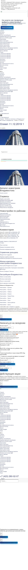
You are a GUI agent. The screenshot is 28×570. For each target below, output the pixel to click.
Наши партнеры (4, 245)
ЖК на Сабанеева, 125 (14, 232)
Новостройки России (5, 43)
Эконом (2, 271)
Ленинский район (4, 217)
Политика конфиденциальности (7, 249)
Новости (2, 33)
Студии (1, 52)
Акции (1, 69)
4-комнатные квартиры (5, 58)
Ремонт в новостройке (5, 281)
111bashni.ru (12, 306)
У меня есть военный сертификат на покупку (12, 356)
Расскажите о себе (4, 345)
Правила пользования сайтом (7, 247)
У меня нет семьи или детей (7, 358)
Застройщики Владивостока (11, 274)
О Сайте (2, 243)
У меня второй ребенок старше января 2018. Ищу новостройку (12, 353)
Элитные (12, 271)
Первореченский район (5, 214)
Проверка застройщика (5, 201)
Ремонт (1, 66)
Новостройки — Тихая (5, 300)
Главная (2, 30)
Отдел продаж (3, 68)
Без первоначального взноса (7, 63)
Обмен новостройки (4, 45)
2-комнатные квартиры (5, 55)
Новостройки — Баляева (6, 287)
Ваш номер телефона (5, 327)
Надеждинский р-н (4, 222)
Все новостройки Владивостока (7, 223)
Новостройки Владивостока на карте (8, 265)
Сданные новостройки (5, 267)
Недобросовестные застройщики (8, 36)
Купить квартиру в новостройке (7, 283)
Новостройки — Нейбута (6, 291)
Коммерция (2, 60)
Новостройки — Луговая (5, 289)
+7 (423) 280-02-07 (4, 113)
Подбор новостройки (5, 199)
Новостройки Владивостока (6, 42)
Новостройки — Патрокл (5, 294)
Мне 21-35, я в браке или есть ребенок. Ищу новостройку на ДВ (11, 349)
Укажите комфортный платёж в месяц (9, 341)
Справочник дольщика (9, 252)
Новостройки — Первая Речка (7, 296)
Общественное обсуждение (6, 207)
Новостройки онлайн (5, 46)
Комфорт (6, 271)
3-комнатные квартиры (5, 56)
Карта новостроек (4, 40)
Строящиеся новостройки (17, 267)
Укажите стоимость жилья (6, 336)
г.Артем (2, 220)
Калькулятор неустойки (5, 204)
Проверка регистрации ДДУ (6, 49)
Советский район (4, 213)
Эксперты (2, 32)
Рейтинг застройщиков (5, 35)
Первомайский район (5, 219)
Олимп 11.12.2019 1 (12, 124)
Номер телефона (4, 368)
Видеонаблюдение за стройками (7, 203)
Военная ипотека (4, 65)
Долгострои (2, 224)
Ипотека (2, 62)
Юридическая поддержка (6, 254)
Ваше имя (2, 366)
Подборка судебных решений (7, 257)
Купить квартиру (4, 50)
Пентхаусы (2, 59)
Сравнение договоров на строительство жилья (11, 258)
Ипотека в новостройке (5, 279)
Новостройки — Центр (5, 304)
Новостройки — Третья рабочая (7, 302)
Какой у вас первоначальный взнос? (9, 337)
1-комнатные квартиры (5, 53)
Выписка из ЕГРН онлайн (6, 38)
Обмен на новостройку (5, 276)
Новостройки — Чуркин (5, 298)
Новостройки (3, 39)
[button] (14, 71)
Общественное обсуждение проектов (9, 48)
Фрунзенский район (4, 216)
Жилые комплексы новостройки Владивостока (11, 262)
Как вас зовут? (4, 325)
